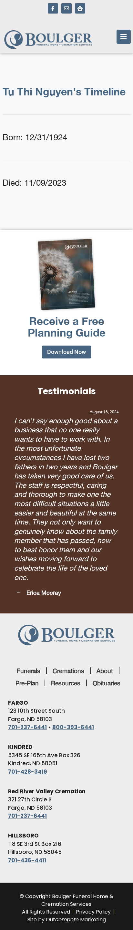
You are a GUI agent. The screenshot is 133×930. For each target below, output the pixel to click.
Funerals (28, 550)
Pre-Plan (27, 563)
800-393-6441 (73, 607)
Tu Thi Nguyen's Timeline (64, 91)
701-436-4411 (27, 740)
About (105, 550)
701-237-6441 (27, 607)
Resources (65, 563)
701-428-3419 (27, 652)
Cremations (68, 550)
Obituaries (106, 563)
